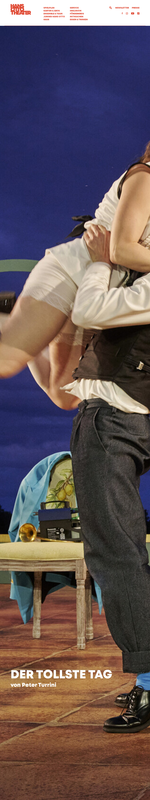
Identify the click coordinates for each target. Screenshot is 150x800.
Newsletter (122, 8)
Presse (135, 8)
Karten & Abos (52, 11)
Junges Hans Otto (54, 17)
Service (74, 8)
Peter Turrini (39, 685)
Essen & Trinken (79, 20)
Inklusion (75, 11)
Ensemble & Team (53, 14)
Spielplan (49, 8)
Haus (46, 20)
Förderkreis (77, 14)
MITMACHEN (76, 17)
